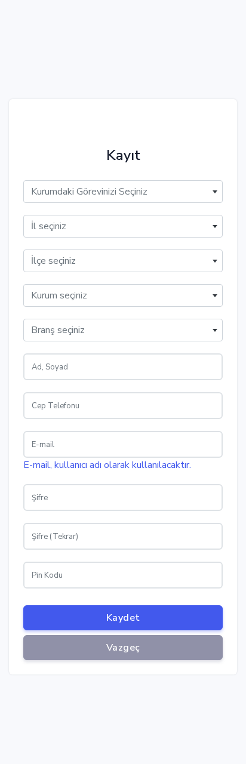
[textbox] (123, 191)
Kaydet (123, 617)
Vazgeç (123, 647)
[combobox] (123, 191)
